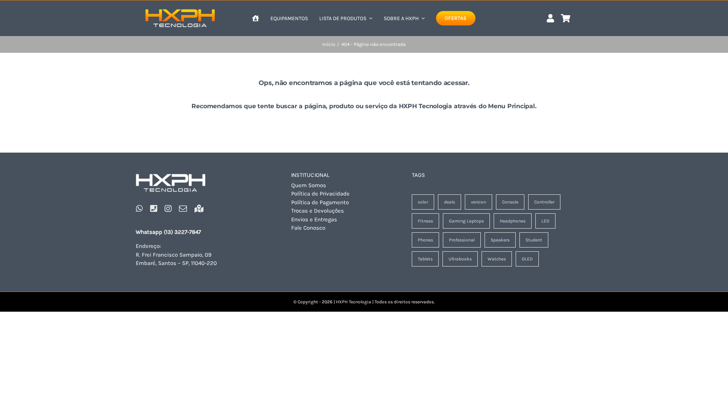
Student (534, 240)
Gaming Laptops (466, 221)
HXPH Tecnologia (353, 301)
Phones (425, 240)
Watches (497, 259)
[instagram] (168, 209)
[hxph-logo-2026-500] (180, 8)
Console (510, 202)
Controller (544, 202)
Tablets (425, 259)
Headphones (513, 221)
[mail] (183, 209)
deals (449, 202)
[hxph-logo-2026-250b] (171, 173)
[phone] (153, 209)
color (423, 202)
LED (545, 221)
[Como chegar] (199, 209)
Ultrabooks (460, 259)
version (478, 202)
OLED (527, 259)
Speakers (500, 240)
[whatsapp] (139, 209)
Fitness (425, 221)
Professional (462, 240)
